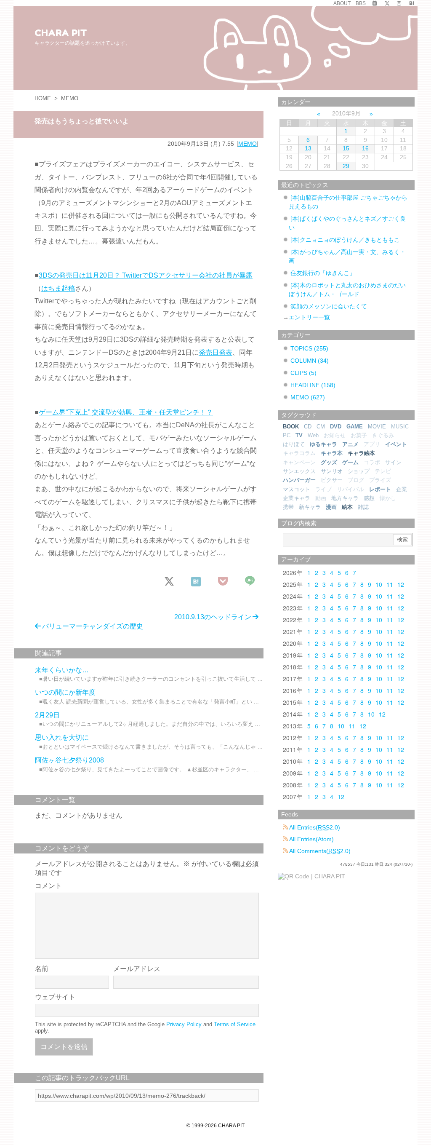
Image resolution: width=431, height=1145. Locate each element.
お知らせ (335, 435)
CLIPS (303, 372)
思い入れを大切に (62, 737)
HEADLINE (312, 385)
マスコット (296, 489)
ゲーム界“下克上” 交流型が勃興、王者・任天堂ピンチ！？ (126, 412)
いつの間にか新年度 (65, 692)
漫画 (331, 507)
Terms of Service (234, 1024)
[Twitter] (387, 3)
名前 (41, 968)
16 (365, 148)
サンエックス (299, 471)
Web (313, 435)
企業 (401, 489)
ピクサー (332, 480)
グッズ (329, 462)
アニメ (350, 444)
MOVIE (377, 426)
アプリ (372, 444)
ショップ (359, 471)
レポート (380, 489)
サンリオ (332, 471)
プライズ (380, 480)
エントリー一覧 (309, 317)
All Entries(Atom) (311, 839)
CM (321, 426)
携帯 (288, 507)
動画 (320, 498)
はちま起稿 (58, 288)
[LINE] (250, 581)
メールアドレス (136, 968)
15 (346, 148)
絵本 (347, 507)
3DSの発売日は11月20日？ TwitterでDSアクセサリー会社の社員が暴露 (146, 275)
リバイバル (350, 489)
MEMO (69, 98)
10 (378, 584)
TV (299, 435)
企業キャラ (296, 498)
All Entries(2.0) (314, 827)
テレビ (383, 471)
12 (400, 584)
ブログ (356, 480)
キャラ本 (332, 453)
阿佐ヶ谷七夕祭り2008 (69, 760)
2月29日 (47, 715)
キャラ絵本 (361, 453)
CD (307, 426)
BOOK (291, 426)
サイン (393, 462)
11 (389, 584)
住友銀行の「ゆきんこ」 (322, 273)
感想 (369, 498)
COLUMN (309, 360)
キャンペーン (299, 462)
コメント (48, 885)
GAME (354, 426)
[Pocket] (223, 581)
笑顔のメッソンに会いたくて (328, 306)
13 (308, 148)
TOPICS (309, 348)
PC (286, 435)
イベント (396, 444)
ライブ (323, 489)
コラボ (372, 462)
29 (346, 166)
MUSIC (400, 426)
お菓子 (359, 435)
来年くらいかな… (62, 670)
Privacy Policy (184, 1024)
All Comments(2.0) (319, 851)
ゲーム (350, 462)
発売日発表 (215, 352)
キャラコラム (299, 453)
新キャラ (310, 507)
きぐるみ (383, 435)
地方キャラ (345, 498)
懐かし (388, 498)
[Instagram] (399, 3)
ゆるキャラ (323, 444)
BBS (361, 3)
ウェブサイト (55, 997)
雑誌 (363, 507)
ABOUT (342, 3)
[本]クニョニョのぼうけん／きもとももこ (345, 239)
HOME (43, 98)
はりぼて (294, 444)
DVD (335, 426)
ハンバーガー (299, 480)
